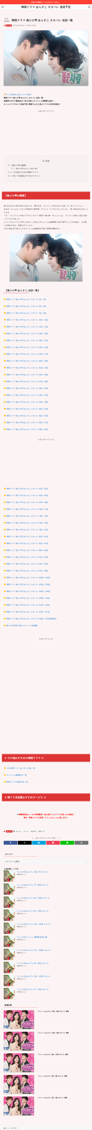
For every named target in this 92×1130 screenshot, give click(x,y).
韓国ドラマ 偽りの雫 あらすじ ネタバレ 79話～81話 (27, 530)
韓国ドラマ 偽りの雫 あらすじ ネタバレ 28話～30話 (27, 361)
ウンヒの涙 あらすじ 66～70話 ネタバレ (33, 911)
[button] (10, 843)
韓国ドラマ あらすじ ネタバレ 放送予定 (46, 7)
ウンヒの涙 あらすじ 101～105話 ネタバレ (34, 950)
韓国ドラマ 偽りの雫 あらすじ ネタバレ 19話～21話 (27, 340)
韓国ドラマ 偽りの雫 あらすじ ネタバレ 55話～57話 (27, 422)
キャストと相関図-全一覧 (16, 775)
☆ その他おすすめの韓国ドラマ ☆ (25, 172)
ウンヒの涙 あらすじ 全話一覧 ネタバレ (33, 872)
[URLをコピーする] (81, 843)
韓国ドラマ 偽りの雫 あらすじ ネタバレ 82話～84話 (27, 536)
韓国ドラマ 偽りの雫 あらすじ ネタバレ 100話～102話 (28, 578)
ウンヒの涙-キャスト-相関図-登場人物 (32, 937)
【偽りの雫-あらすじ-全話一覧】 (26, 168)
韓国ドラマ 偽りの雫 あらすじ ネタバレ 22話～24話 (27, 347)
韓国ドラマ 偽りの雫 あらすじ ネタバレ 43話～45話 (27, 395)
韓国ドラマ (41, 831)
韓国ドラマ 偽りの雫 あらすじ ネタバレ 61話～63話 (27, 489)
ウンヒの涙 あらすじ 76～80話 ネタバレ (33, 885)
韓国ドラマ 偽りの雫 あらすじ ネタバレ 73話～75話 (27, 516)
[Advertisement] (46, 132)
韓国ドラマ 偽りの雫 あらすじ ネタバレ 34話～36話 (27, 375)
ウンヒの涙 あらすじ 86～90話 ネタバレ (33, 963)
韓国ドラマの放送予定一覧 (17, 782)
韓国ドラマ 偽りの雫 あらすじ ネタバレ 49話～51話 (27, 409)
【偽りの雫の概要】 (19, 165)
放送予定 (33, 831)
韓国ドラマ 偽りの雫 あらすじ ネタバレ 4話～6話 (26, 306)
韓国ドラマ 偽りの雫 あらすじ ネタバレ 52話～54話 (27, 416)
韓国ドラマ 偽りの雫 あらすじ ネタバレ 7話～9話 (26, 313)
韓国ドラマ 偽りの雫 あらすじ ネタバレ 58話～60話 (27, 429)
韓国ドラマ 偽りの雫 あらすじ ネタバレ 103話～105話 (28, 584)
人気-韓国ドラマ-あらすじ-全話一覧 (20, 768)
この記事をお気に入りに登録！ (19, 94)
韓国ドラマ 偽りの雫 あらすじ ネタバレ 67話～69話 (27, 502)
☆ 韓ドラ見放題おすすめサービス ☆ (26, 176)
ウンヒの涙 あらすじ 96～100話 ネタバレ (33, 898)
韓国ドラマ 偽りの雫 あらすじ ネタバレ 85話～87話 (27, 543)
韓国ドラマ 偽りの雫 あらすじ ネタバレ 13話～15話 (27, 327)
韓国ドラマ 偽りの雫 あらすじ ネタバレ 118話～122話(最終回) (31, 619)
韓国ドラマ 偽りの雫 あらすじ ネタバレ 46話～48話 (27, 402)
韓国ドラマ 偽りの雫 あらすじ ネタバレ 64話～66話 (27, 495)
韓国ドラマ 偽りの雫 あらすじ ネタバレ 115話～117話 (28, 612)
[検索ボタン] (89, 7)
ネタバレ (26, 831)
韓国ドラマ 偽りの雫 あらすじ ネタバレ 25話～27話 (27, 354)
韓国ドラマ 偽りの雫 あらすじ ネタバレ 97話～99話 (27, 571)
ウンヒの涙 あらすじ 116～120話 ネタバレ (34, 924)
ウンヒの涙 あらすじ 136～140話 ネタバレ (34, 976)
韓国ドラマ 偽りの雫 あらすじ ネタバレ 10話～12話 (27, 320)
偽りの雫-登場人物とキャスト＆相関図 (21, 626)
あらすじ (18, 831)
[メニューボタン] (2, 7)
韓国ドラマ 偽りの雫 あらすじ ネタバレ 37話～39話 (27, 381)
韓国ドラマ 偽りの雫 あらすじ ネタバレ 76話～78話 (27, 523)
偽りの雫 (8, 25)
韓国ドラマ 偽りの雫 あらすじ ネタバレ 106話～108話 (28, 591)
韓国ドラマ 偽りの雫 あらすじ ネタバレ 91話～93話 (27, 557)
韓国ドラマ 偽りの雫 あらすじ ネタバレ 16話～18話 (27, 334)
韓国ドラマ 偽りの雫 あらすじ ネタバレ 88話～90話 (27, 550)
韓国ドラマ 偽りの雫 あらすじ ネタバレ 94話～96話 (27, 564)
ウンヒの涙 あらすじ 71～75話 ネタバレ (33, 989)
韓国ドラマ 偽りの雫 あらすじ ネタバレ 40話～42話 (27, 388)
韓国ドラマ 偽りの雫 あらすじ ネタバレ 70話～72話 (27, 509)
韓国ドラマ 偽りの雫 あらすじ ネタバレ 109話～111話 (28, 598)
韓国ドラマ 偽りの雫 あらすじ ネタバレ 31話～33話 (27, 368)
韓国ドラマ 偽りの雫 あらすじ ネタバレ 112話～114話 (28, 605)
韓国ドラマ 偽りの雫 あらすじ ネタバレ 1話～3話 (26, 299)
